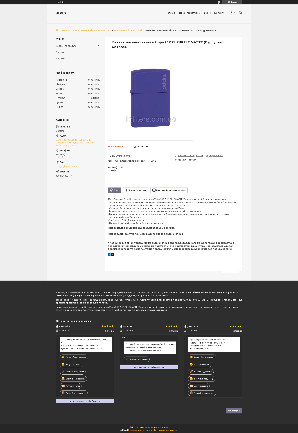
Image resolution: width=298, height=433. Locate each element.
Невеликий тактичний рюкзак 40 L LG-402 (144, 347)
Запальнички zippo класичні (127, 30)
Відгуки (60, 58)
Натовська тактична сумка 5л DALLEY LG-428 (81, 345)
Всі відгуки (234, 411)
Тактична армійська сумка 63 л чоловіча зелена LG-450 (84, 341)
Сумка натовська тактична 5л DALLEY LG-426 (81, 349)
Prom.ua (164, 427)
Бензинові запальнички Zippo (96, 30)
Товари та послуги (188, 13)
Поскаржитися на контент (140, 430)
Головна (171, 13)
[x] (112, 255)
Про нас (207, 13)
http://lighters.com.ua (66, 166)
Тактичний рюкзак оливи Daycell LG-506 (143, 351)
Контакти (219, 13)
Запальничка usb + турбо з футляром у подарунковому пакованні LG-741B (207, 344)
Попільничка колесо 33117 (202, 349)
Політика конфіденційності (166, 430)
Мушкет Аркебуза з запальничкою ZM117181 (210, 340)
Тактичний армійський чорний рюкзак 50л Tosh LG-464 (149, 344)
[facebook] (109, 255)
